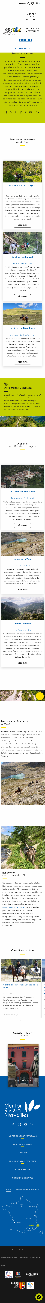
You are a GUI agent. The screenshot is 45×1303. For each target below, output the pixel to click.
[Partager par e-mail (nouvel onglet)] (30, 113)
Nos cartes (15, 1250)
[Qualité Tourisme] (9, 1274)
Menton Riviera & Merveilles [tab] (27, 1190)
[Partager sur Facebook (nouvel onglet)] (6, 113)
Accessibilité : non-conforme (9, 1257)
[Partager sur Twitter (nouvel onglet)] (11, 113)
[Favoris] (33, 3)
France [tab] (8, 1190)
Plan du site (35, 1257)
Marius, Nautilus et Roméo (13, 907)
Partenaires (24, 1250)
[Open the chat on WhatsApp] (39, 1297)
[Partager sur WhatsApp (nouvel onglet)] (21, 113)
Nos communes (5, 1250)
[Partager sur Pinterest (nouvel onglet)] (25, 113)
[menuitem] (31, 17)
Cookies (3, 1265)
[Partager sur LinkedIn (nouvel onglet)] (16, 113)
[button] (29, 3)
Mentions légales (24, 1257)
